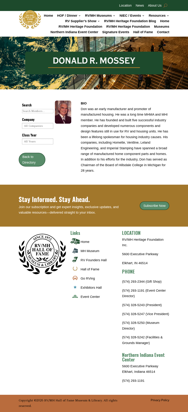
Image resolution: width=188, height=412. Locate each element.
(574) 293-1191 (133, 381)
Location (125, 5)
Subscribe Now (154, 206)
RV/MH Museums (98, 15)
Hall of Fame (143, 32)
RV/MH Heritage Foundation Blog (130, 21)
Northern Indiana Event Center (74, 32)
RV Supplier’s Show (80, 21)
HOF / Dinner (67, 15)
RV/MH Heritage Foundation (80, 26)
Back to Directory (29, 159)
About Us (155, 5)
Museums (161, 26)
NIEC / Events (130, 15)
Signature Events (115, 32)
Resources (157, 15)
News (140, 5)
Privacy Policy (160, 400)
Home (48, 15)
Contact (163, 32)
